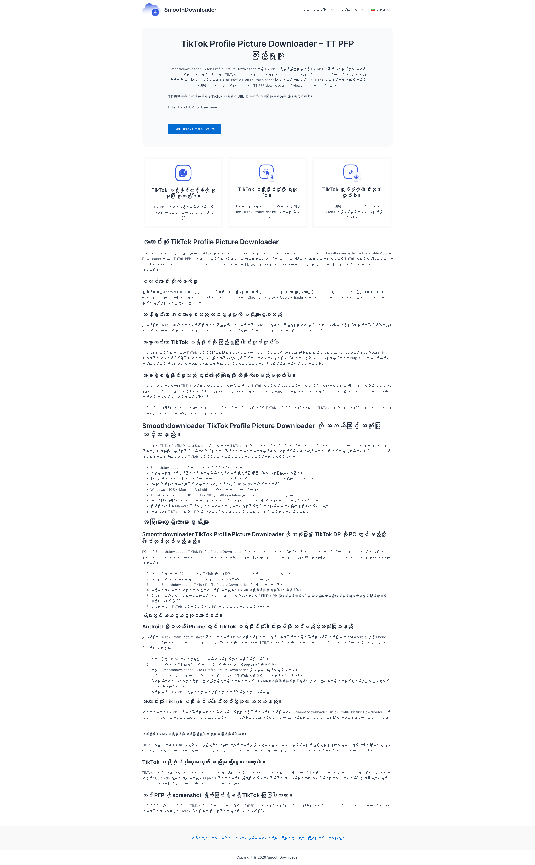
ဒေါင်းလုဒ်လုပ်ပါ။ (316, 10)
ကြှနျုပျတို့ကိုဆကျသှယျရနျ (326, 838)
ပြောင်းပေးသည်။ (350, 10)
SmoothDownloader (190, 9)
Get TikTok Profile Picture (195, 129)
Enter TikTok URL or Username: (193, 107)
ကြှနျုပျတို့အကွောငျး (292, 838)
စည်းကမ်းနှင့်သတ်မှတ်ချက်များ (256, 838)
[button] (331, 9)
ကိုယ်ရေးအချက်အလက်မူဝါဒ (211, 838)
